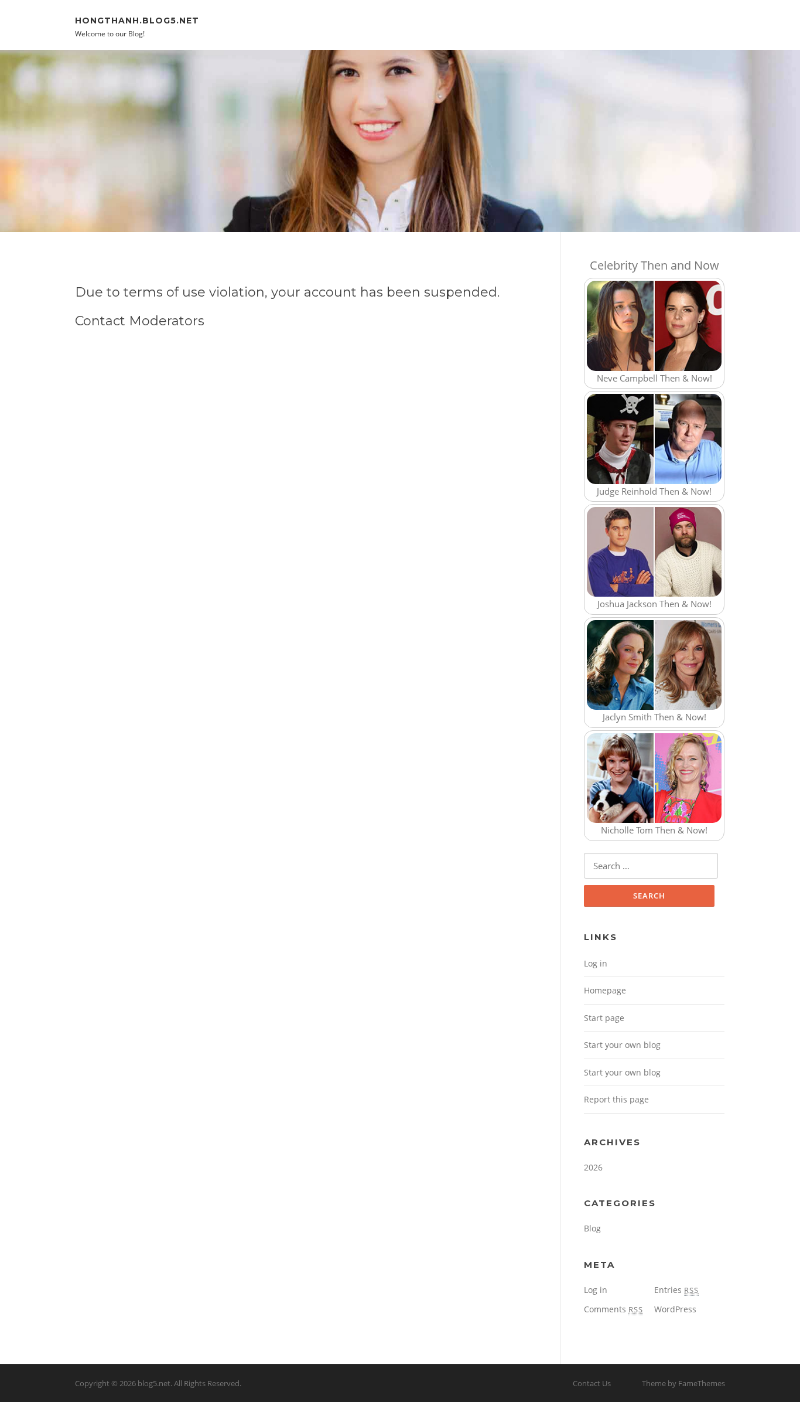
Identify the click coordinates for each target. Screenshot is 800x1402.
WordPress (675, 1309)
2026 (593, 1167)
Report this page (616, 1099)
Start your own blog (622, 1044)
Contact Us (592, 1383)
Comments (613, 1309)
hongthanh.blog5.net (137, 20)
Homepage (605, 990)
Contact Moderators (139, 321)
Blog (592, 1228)
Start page (604, 1017)
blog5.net (154, 1383)
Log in (595, 963)
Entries (676, 1289)
